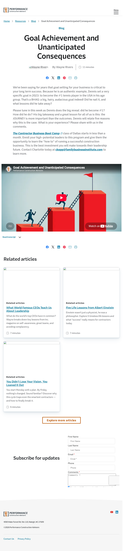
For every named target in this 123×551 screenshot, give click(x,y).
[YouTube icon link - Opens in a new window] (111, 512)
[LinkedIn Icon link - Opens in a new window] (116, 512)
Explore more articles (61, 420)
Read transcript (9, 237)
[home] (16, 9)
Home (7, 21)
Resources (20, 21)
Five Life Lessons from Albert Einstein (90, 307)
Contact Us (9, 539)
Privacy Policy (24, 539)
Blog (33, 21)
